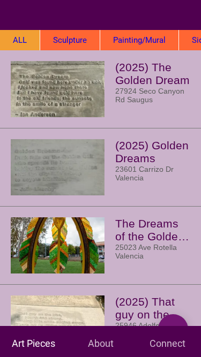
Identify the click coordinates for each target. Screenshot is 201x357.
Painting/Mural (139, 40)
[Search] (186, 15)
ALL (20, 40)
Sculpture (70, 40)
